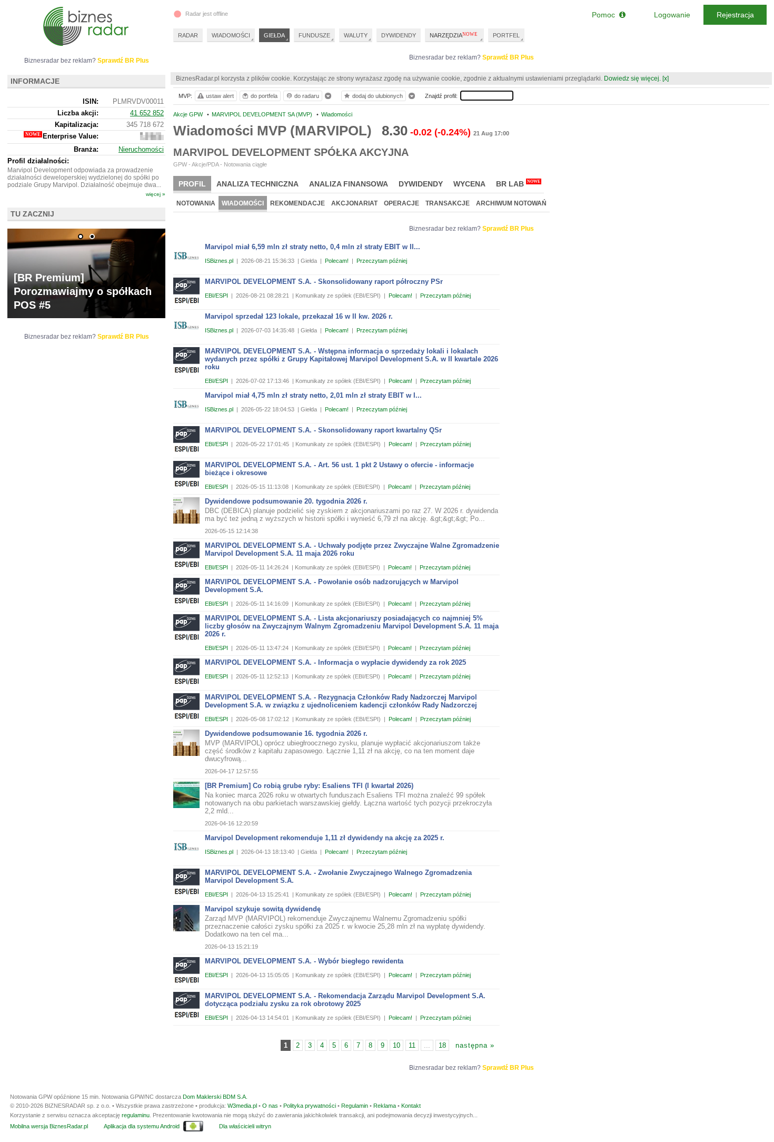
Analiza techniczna (257, 184)
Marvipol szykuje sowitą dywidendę (263, 909)
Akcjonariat (354, 203)
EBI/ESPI (216, 295)
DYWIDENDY (398, 35)
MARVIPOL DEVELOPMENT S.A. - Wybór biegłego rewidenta (304, 961)
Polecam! (337, 261)
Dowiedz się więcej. (632, 78)
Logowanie (672, 15)
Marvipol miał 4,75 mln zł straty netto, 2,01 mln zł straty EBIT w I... (313, 395)
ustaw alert (220, 96)
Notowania (195, 203)
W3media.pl (242, 1105)
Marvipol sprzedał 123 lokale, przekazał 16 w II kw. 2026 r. (299, 316)
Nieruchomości (141, 149)
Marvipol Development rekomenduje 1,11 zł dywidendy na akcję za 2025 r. (324, 838)
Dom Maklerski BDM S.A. (215, 1097)
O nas (270, 1105)
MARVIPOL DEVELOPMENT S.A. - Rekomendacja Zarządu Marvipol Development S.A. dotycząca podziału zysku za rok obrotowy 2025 (345, 1000)
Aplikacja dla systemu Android (142, 1126)
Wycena (469, 184)
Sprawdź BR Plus (508, 57)
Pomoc (605, 15)
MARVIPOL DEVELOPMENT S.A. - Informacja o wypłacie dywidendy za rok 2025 (335, 662)
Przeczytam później (381, 261)
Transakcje (447, 203)
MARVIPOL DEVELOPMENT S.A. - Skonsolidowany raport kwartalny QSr (323, 430)
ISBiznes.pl (219, 261)
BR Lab (518, 183)
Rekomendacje (297, 203)
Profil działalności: (38, 161)
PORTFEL (506, 35)
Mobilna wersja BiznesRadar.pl (49, 1126)
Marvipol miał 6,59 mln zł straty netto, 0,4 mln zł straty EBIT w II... (312, 247)
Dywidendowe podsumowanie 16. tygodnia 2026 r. (286, 733)
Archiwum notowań (511, 203)
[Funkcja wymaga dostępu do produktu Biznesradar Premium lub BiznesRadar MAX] (152, 138)
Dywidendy (421, 184)
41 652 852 (147, 113)
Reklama (384, 1105)
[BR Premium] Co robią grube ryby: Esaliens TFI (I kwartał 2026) (309, 786)
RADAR (188, 35)
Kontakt (411, 1105)
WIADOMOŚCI (231, 35)
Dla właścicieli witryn (245, 1126)
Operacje (401, 203)
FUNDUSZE (314, 35)
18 (442, 1045)
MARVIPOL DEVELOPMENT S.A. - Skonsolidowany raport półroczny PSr (324, 282)
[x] (665, 78)
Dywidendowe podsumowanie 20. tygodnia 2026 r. (286, 501)
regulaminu (136, 1115)
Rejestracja (735, 15)
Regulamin (354, 1105)
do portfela (264, 96)
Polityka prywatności (309, 1105)
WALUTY (356, 35)
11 (412, 1045)
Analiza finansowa (348, 184)
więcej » (155, 194)
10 (396, 1045)
